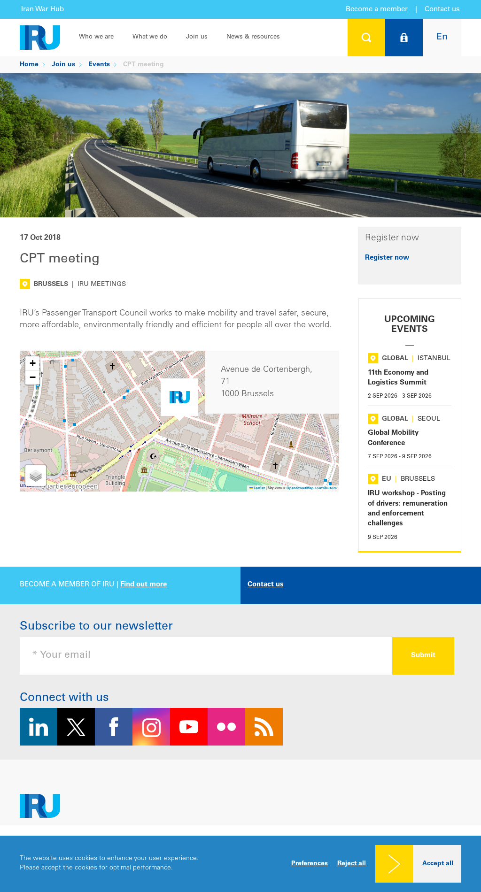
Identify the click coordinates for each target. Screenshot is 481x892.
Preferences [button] (309, 864)
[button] (179, 399)
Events (99, 65)
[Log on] (404, 37)
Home (29, 65)
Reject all (351, 863)
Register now (387, 257)
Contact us (442, 9)
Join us (197, 37)
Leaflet (259, 488)
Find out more (143, 584)
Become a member (377, 9)
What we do (149, 37)
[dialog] (240, 864)
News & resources (253, 37)
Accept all (437, 864)
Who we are (96, 37)
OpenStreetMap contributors (312, 488)
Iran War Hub (42, 9)
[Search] (366, 37)
